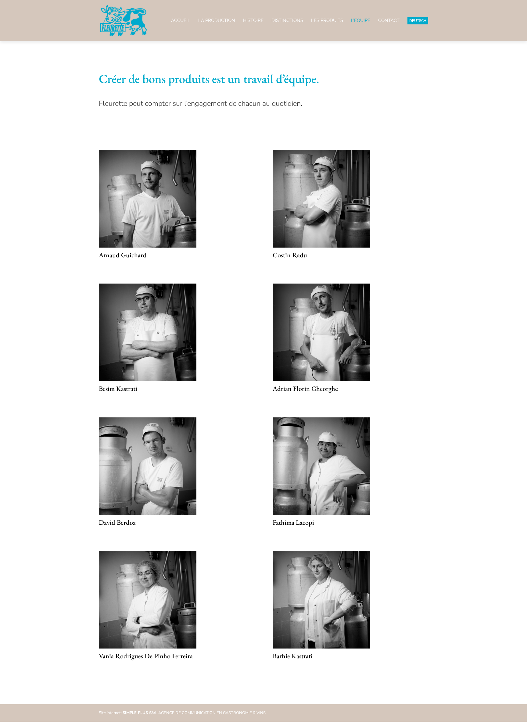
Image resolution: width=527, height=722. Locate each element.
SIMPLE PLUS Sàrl (139, 713)
